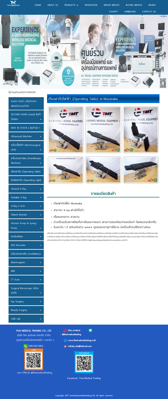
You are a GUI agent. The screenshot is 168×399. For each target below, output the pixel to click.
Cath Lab (15, 318)
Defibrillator (17, 236)
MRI (13, 271)
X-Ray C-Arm (18, 206)
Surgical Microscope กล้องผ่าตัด (24, 290)
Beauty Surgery (19, 310)
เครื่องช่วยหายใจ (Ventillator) (25, 253)
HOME (38, 5)
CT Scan (15, 279)
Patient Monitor (19, 214)
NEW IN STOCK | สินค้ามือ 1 (25, 127)
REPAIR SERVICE (111, 5)
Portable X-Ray (18, 197)
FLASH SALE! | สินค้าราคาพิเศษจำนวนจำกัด (24, 103)
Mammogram (18, 262)
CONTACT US (149, 11)
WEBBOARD (130, 11)
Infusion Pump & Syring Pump (23, 225)
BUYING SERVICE (134, 5)
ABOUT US (52, 5)
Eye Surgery (17, 301)
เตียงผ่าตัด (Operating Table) (25, 171)
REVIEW (152, 5)
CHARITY (113, 11)
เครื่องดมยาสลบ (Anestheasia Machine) (26, 160)
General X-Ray (18, 188)
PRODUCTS (70, 5)
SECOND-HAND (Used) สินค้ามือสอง (26, 116)
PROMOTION (91, 5)
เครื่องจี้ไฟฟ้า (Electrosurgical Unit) (25, 147)
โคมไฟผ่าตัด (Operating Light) (26, 180)
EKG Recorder (18, 245)
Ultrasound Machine (21, 136)
